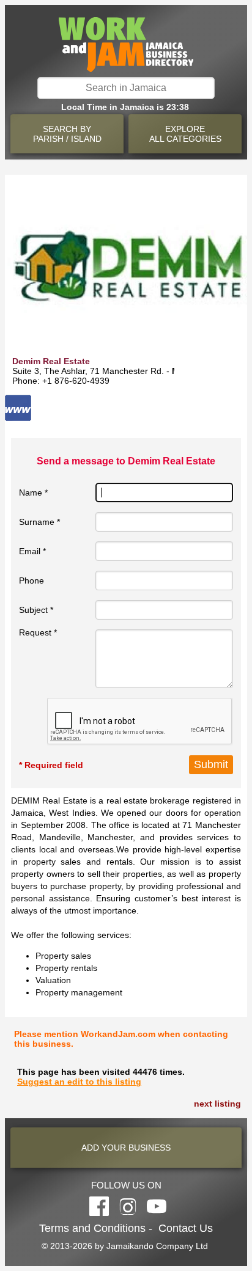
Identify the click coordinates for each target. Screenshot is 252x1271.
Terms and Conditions (92, 1228)
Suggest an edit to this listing (79, 1081)
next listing (217, 1103)
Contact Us (185, 1228)
